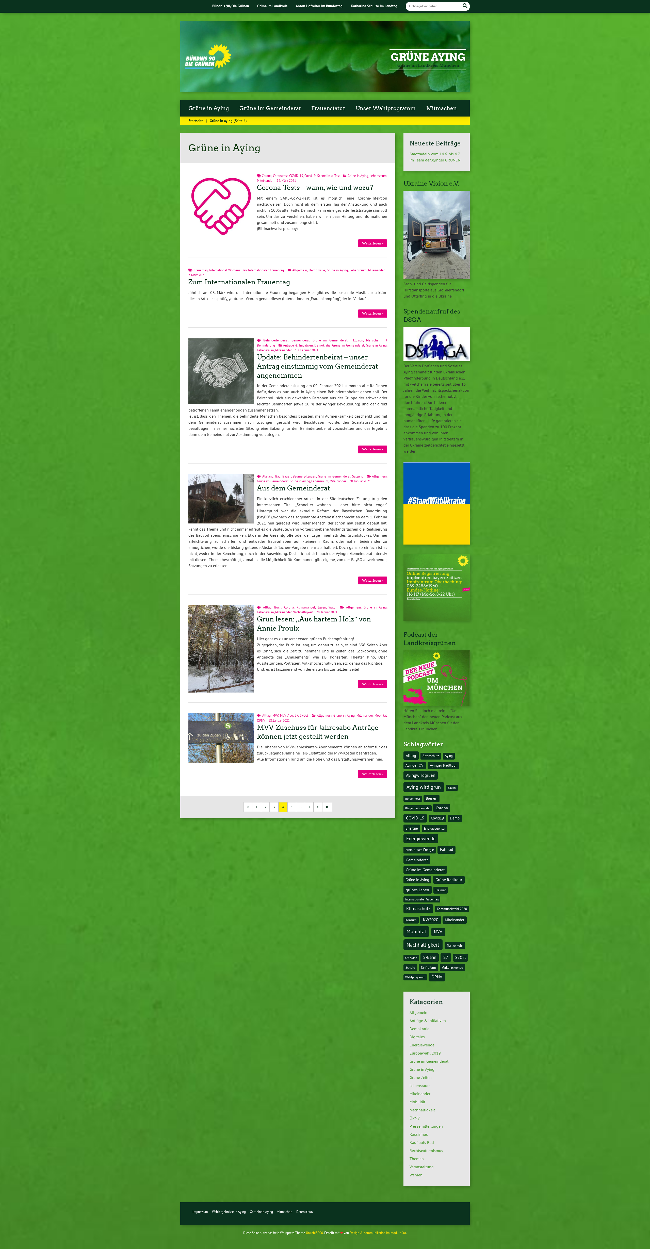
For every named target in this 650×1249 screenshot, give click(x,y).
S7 (296, 715)
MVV (275, 715)
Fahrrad (446, 849)
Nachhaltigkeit (303, 612)
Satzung (357, 476)
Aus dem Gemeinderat (293, 488)
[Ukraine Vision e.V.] (436, 277)
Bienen (431, 798)
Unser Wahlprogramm (386, 108)
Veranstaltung (422, 1166)
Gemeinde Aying (261, 1212)
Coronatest (280, 176)
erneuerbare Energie (419, 850)
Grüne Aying (428, 57)
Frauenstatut (328, 108)
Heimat (440, 890)
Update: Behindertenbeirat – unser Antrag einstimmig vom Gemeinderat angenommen (317, 366)
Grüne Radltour (448, 879)
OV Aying (411, 958)
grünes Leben (417, 889)
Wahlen (416, 1174)
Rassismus (419, 1134)
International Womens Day (227, 270)
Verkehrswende (452, 967)
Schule (410, 967)
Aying (449, 756)
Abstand (267, 476)
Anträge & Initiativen (298, 345)
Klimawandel (306, 607)
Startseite (196, 120)
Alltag (267, 607)
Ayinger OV (414, 765)
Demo (455, 818)
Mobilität (381, 715)
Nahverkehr (455, 945)
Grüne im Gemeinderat (270, 108)
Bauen (286, 476)
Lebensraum (378, 176)
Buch (277, 607)
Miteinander (265, 180)
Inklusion (356, 340)
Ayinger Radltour (443, 765)
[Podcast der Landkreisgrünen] (436, 704)
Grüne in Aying (209, 108)
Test (337, 176)
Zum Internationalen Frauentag (239, 282)
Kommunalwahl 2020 (452, 909)
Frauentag (201, 270)
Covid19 (310, 176)
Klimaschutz (418, 908)
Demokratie (317, 270)
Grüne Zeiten (421, 1077)
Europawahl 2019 (425, 1053)
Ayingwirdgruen (420, 775)
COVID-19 (296, 176)
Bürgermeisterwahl (417, 808)
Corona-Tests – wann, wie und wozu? (315, 188)
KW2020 (430, 919)
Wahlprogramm (415, 977)
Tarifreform (428, 967)
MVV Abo (286, 715)
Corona (266, 176)
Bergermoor (412, 798)
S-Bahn (429, 957)
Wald (332, 607)
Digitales (417, 1036)
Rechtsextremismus (426, 1150)
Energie (411, 828)
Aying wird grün (424, 787)
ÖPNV (261, 720)
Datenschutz (305, 1212)
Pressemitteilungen (426, 1126)
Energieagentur (434, 828)
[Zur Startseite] (207, 67)
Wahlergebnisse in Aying (229, 1212)
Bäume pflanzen (304, 476)
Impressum (200, 1212)
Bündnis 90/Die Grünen (230, 6)
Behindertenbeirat (275, 340)
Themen (417, 1158)
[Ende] (327, 807)
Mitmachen (441, 108)
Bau (278, 476)
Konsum (411, 920)
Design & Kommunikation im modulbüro (378, 1233)
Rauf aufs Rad (422, 1142)
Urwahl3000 (314, 1233)
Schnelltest (325, 176)
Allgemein (299, 270)
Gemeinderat (300, 340)
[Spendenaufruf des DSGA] (436, 359)
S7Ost (304, 715)
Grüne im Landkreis (272, 6)
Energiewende (420, 838)
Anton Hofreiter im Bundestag (319, 6)
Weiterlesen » (372, 243)
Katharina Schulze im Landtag (374, 6)
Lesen (322, 607)
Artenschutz (430, 756)
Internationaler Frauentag (266, 270)
